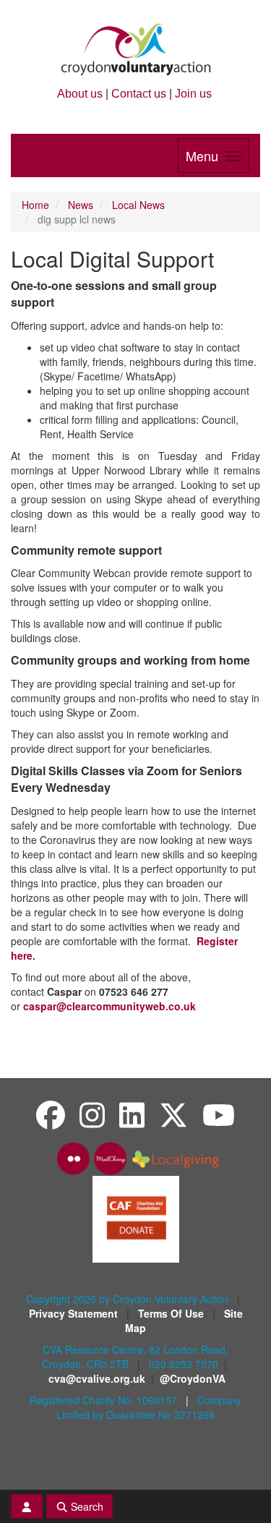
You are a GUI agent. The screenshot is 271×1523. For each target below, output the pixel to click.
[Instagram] (92, 1114)
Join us (193, 94)
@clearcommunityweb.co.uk (109, 1006)
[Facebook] (50, 1114)
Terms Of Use (172, 1313)
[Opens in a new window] (136, 1218)
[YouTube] (218, 1114)
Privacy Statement (75, 1313)
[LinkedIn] (132, 1114)
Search (85, 1506)
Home (35, 204)
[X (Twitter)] (173, 1114)
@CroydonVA (192, 1378)
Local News (138, 204)
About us (80, 94)
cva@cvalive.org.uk (96, 1378)
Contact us (138, 94)
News (80, 204)
